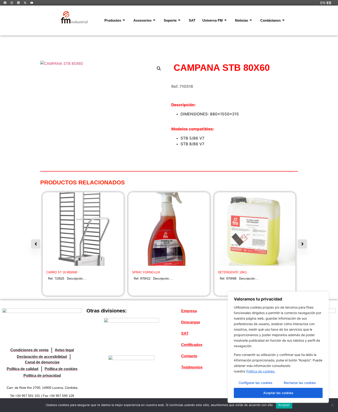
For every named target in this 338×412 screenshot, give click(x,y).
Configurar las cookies (255, 383)
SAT (192, 20)
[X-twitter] (25, 3)
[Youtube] (31, 3)
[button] (159, 68)
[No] (332, 405)
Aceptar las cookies (278, 393)
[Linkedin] (18, 3)
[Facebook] (5, 3)
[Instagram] (11, 3)
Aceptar (284, 405)
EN (322, 2)
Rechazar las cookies (300, 383)
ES (329, 2)
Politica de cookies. (260, 371)
